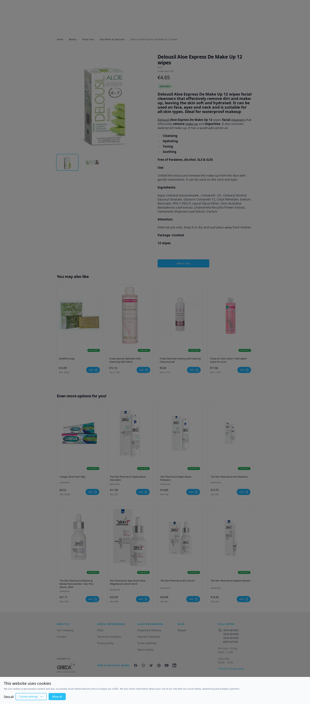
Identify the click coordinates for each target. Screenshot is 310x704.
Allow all (57, 696)
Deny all (9, 696)
